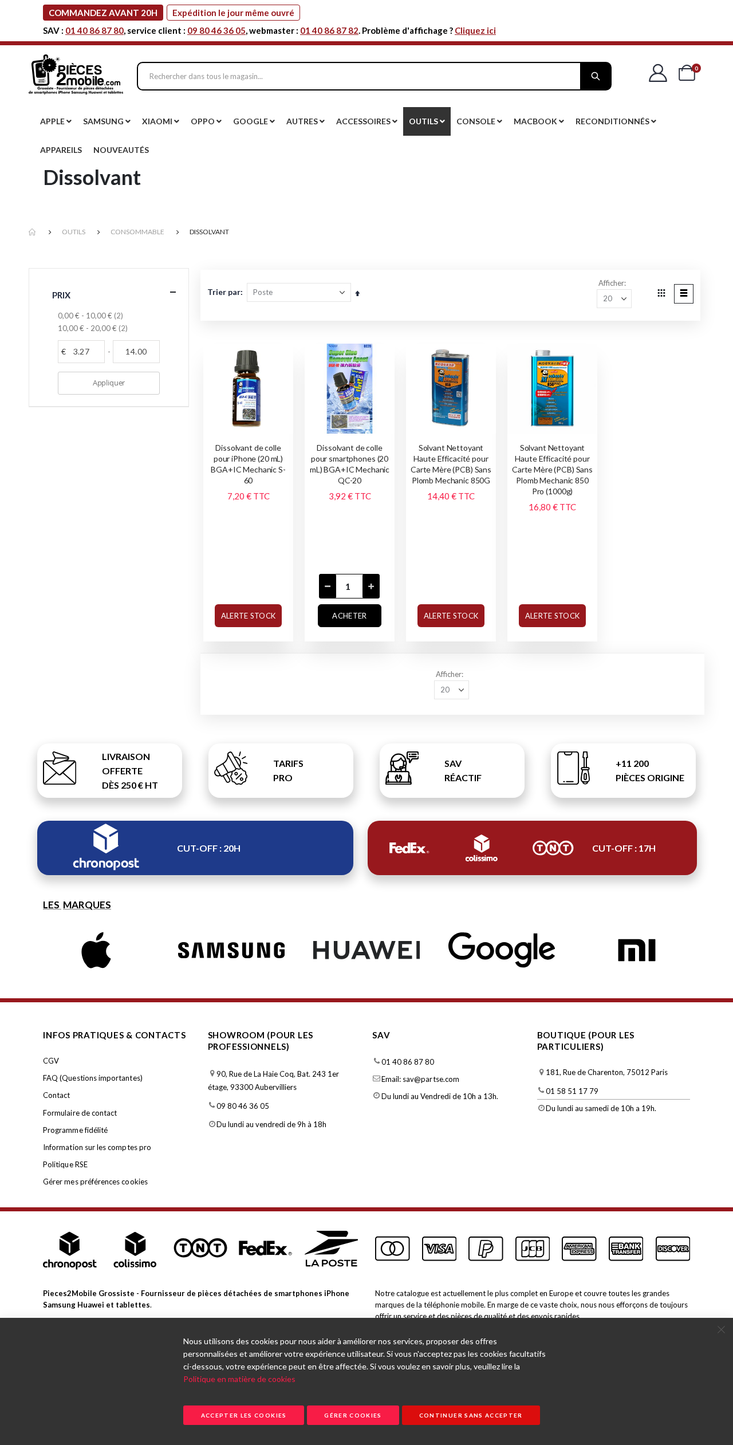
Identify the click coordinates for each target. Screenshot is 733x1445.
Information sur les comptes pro (97, 1147)
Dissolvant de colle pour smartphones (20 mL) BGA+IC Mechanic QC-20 (349, 464)
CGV (51, 1060)
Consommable (137, 231)
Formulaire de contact (80, 1112)
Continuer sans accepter (471, 1415)
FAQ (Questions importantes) (93, 1077)
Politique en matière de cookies (239, 1379)
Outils (73, 231)
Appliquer (109, 382)
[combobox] (374, 76)
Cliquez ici (475, 30)
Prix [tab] (61, 295)
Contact (56, 1095)
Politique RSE (65, 1164)
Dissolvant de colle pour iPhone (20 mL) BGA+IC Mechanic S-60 (248, 464)
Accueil (33, 232)
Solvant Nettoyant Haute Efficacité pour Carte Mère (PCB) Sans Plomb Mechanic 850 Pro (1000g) (552, 469)
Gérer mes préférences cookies (95, 1181)
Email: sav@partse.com (420, 1079)
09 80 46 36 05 (216, 30)
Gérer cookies (353, 1415)
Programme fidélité (75, 1130)
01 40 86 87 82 (329, 30)
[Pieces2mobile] (76, 76)
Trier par (224, 292)
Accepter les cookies (244, 1415)
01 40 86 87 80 (94, 30)
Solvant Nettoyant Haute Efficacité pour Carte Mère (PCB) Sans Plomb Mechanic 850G (451, 464)
